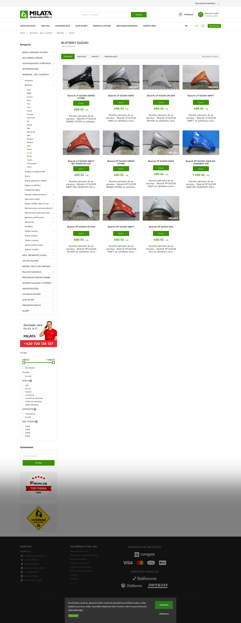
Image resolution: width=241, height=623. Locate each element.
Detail (81, 103)
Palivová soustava (31, 272)
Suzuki (29, 153)
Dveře (27, 176)
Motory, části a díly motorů (36, 266)
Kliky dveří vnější (32, 199)
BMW (29, 93)
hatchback (39, 413)
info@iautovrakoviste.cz (35, 556)
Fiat (28, 104)
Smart (29, 149)
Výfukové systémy (31, 294)
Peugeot (30, 139)
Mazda (29, 125)
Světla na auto (31, 231)
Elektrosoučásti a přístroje (36, 63)
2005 (39, 426)
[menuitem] (29, 25)
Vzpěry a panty (31, 240)
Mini (28, 128)
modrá (39, 391)
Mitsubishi (31, 132)
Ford (29, 107)
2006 (39, 429)
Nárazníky (29, 222)
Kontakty (74, 578)
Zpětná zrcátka (31, 249)
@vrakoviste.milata (33, 580)
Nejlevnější (81, 56)
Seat (29, 146)
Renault (30, 142)
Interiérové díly (30, 69)
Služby (25, 311)
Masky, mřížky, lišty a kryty (37, 203)
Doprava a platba (78, 559)
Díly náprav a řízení (32, 58)
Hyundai (30, 114)
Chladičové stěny (32, 190)
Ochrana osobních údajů (81, 571)
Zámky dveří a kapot (34, 245)
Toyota (29, 160)
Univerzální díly (30, 288)
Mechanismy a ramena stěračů (39, 208)
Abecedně (68, 56)
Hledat (139, 15)
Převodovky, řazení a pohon (36, 277)
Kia (28, 121)
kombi (39, 417)
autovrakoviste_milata (34, 568)
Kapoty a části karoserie (35, 194)
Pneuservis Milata (31, 305)
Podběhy (29, 226)
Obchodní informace (205, 3)
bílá (39, 385)
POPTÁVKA (214, 26)
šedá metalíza (39, 404)
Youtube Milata (31, 576)
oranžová (39, 395)
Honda (29, 111)
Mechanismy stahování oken (37, 213)
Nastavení (73, 616)
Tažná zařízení (31, 235)
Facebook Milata (32, 564)
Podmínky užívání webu (81, 567)
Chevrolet (31, 118)
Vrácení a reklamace (79, 563)
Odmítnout (164, 613)
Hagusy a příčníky (32, 185)
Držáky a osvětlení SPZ (35, 171)
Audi (28, 90)
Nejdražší (95, 56)
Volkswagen (32, 163)
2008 (39, 432)
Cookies (73, 575)
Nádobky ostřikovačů (34, 217)
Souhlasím (164, 604)
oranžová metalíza (39, 398)
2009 (39, 436)
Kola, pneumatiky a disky (34, 255)
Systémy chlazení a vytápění (36, 283)
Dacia (29, 100)
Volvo (29, 167)
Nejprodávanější (110, 56)
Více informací (75, 610)
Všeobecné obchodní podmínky (84, 555)
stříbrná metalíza (39, 401)
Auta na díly (28, 300)
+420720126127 (31, 560)
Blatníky (28, 85)
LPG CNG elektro (30, 261)
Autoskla (29, 80)
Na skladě (39, 367)
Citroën (30, 97)
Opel (29, 135)
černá (39, 388)
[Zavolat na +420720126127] (203, 25)
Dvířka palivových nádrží (35, 180)
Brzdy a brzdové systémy (35, 52)
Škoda (29, 156)
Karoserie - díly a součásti (35, 74)
